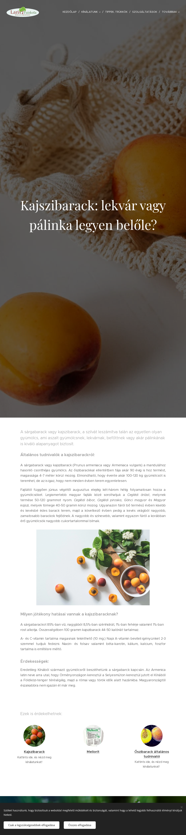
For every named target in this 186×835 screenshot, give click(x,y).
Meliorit (93, 751)
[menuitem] (71, 11)
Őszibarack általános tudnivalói (151, 753)
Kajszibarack (34, 751)
